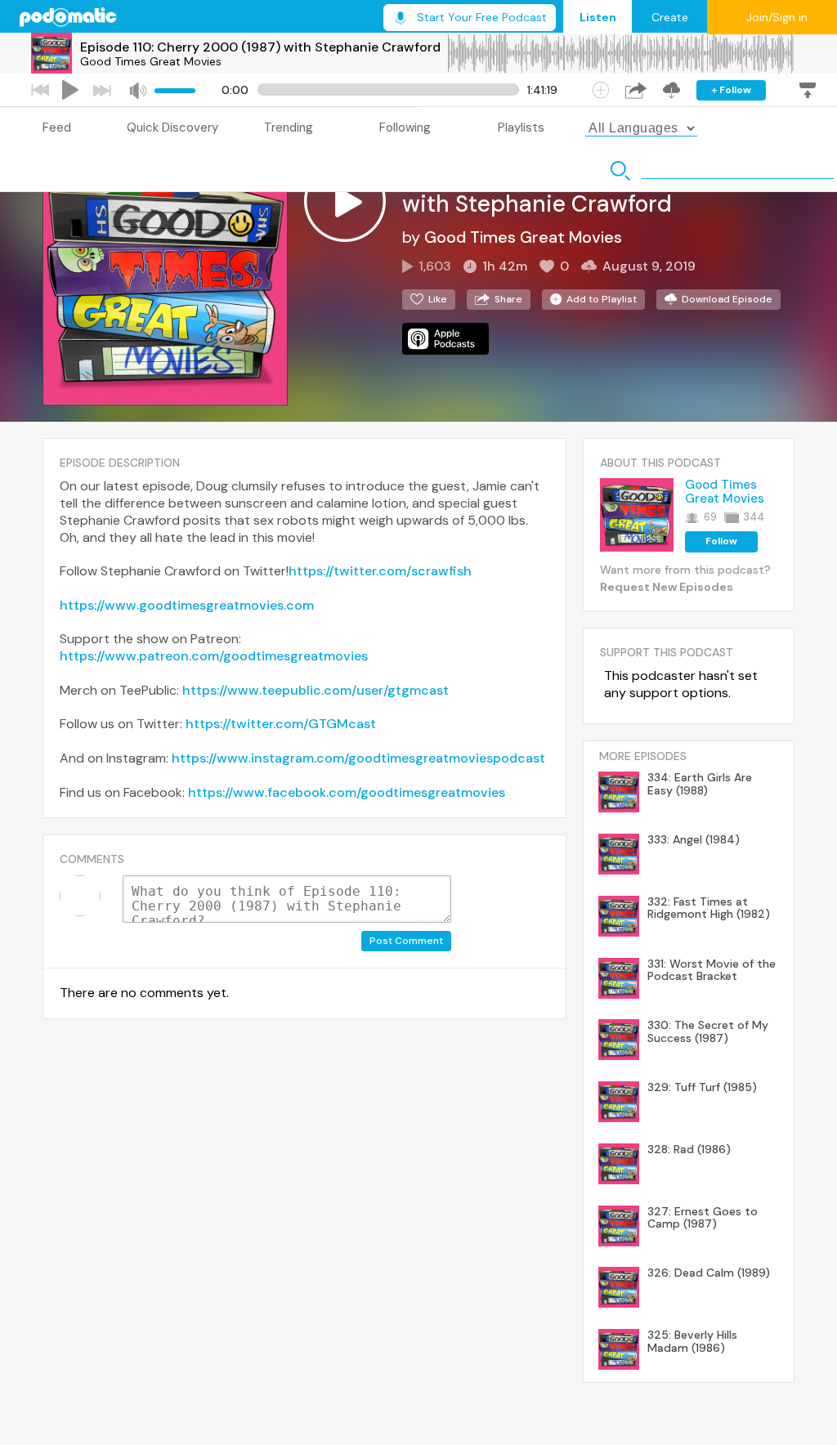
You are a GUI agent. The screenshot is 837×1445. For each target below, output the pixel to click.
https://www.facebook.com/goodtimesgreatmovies (346, 792)
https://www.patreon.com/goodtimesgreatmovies (214, 655)
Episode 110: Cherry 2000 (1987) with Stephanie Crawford (260, 47)
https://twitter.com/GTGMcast (281, 723)
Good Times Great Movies (151, 61)
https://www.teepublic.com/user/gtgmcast (315, 690)
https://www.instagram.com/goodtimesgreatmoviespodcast (358, 758)
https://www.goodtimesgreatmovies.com (187, 605)
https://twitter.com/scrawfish (380, 570)
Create (669, 17)
